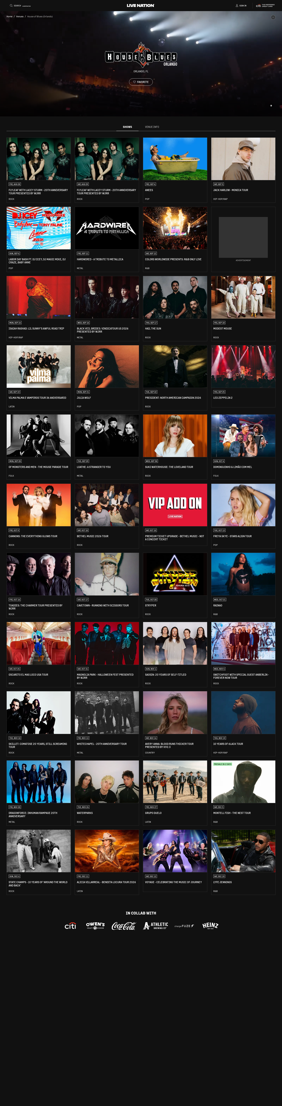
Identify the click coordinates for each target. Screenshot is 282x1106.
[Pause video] (271, 105)
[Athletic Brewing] (155, 926)
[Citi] (70, 926)
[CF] (184, 926)
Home (9, 16)
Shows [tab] (127, 126)
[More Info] (273, 17)
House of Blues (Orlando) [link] (40, 16)
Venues (20, 16)
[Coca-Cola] (124, 926)
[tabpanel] (141, 516)
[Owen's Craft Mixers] (95, 926)
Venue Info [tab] (152, 126)
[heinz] (210, 926)
